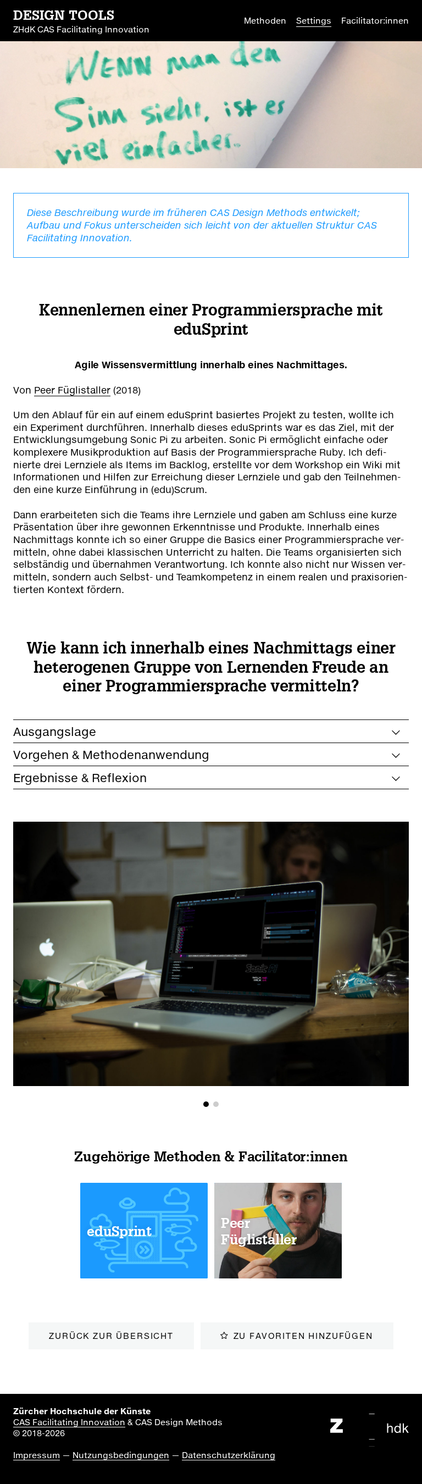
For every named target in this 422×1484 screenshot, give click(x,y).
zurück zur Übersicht (111, 1336)
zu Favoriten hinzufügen (303, 1336)
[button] (206, 1104)
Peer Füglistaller (72, 390)
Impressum (36, 1455)
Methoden (265, 20)
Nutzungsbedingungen (121, 1455)
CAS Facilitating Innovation (69, 1422)
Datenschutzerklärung (228, 1455)
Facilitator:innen (375, 20)
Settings (313, 20)
